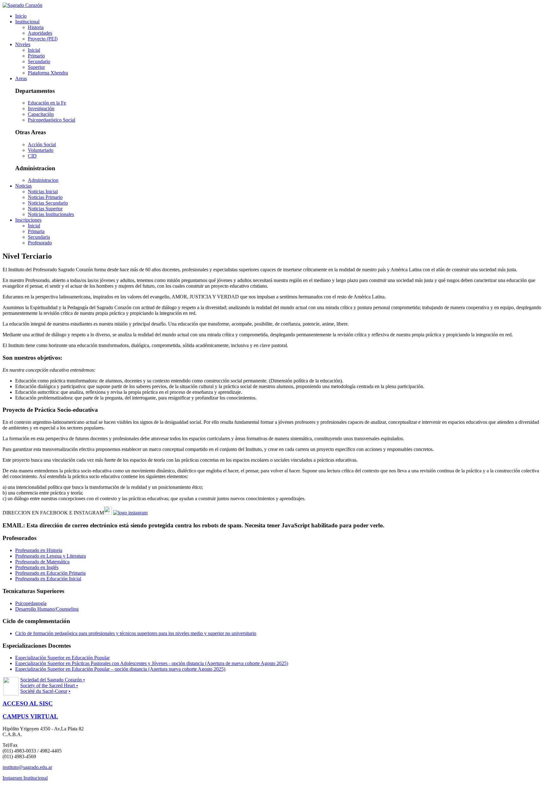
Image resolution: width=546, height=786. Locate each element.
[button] (27, 21)
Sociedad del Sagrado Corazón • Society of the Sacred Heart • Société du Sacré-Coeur (52, 685)
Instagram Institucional (25, 778)
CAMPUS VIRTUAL (30, 716)
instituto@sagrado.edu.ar (27, 767)
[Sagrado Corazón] (22, 5)
